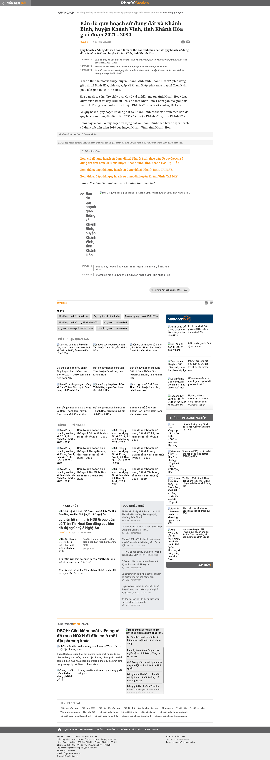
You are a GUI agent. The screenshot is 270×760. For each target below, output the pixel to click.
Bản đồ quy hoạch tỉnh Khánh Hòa (73, 316)
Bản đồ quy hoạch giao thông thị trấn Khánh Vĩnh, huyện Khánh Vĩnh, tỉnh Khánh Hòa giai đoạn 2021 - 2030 (141, 61)
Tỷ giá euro (167, 708)
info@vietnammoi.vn (71, 753)
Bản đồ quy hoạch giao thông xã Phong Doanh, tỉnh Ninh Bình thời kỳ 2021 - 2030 (91, 452)
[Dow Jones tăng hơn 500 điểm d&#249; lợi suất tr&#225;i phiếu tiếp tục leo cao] (177, 366)
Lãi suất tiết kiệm (129, 712)
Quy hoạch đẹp (129, 12)
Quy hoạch (66, 12)
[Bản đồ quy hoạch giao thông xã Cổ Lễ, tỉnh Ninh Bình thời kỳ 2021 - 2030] (66, 436)
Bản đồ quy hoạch (173, 12)
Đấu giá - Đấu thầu (131, 729)
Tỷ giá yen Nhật (197, 708)
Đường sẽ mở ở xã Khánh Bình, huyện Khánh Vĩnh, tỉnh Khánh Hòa (133, 274)
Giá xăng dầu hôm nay (109, 708)
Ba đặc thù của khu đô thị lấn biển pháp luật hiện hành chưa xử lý (99, 542)
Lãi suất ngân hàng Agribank (174, 712)
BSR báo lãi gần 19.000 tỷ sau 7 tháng (199, 345)
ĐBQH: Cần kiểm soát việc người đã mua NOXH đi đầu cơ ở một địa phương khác (89, 635)
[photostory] (135, 3)
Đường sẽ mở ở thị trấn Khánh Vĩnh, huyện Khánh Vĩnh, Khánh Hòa (131, 66)
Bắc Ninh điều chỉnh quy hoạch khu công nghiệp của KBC (196, 511)
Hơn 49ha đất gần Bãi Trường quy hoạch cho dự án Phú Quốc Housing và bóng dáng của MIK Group (195, 533)
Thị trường (86, 729)
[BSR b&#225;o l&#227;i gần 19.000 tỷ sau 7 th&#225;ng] (177, 348)
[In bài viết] (182, 42)
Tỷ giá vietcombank (70, 712)
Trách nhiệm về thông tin (67, 756)
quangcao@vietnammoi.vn (183, 742)
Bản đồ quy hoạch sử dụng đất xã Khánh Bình (78, 322)
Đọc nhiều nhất (134, 505)
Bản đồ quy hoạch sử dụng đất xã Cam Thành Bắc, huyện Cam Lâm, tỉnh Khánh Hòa (146, 373)
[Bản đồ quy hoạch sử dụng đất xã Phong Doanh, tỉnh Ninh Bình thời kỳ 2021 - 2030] (121, 456)
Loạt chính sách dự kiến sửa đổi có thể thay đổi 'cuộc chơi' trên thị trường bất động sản (140, 589)
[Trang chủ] (59, 730)
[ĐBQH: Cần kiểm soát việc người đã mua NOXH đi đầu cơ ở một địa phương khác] (90, 648)
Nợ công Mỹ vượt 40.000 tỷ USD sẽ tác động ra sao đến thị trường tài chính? (198, 400)
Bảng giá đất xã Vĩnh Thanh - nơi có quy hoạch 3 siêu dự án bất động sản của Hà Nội (141, 542)
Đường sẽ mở (93, 12)
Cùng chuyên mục (71, 425)
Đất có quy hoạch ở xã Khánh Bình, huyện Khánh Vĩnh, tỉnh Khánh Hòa (133, 268)
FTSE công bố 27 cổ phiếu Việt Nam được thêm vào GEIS (198, 329)
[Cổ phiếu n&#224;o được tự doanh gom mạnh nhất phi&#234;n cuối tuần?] (177, 383)
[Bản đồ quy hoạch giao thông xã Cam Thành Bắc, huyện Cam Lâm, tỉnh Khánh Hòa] (74, 390)
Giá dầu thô (129, 708)
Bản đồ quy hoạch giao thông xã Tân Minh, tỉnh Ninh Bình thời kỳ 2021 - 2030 (92, 473)
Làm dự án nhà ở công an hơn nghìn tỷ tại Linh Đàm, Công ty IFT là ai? (143, 653)
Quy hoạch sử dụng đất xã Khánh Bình (75, 328)
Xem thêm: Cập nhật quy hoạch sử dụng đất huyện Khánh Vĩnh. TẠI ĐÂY (128, 176)
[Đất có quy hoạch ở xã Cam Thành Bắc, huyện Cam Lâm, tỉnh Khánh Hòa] (110, 390)
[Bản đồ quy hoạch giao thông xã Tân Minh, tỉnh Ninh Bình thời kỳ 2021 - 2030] (66, 477)
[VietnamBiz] (180, 318)
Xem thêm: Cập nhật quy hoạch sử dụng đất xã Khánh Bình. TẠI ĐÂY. (126, 169)
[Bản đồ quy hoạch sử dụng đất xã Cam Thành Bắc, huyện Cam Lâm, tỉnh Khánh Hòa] (147, 350)
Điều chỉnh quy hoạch (150, 12)
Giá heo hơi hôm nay (148, 708)
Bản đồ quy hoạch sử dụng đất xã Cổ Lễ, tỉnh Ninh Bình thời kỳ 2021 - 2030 (146, 434)
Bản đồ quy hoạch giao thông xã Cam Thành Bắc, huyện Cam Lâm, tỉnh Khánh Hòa (74, 411)
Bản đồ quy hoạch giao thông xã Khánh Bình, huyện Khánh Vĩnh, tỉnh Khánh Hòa (91, 224)
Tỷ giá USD (181, 708)
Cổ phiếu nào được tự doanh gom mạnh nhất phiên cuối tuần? (199, 381)
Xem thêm (204, 565)
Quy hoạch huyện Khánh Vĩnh (107, 316)
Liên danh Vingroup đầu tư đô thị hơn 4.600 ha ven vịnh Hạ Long (196, 426)
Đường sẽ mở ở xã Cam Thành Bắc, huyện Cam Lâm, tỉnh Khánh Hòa (146, 411)
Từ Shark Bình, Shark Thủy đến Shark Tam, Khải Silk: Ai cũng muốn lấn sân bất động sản (196, 482)
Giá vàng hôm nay (69, 708)
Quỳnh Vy (85, 42)
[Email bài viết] (187, 42)
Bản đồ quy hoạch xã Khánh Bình (112, 328)
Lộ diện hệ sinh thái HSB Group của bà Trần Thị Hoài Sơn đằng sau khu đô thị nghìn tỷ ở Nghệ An (87, 523)
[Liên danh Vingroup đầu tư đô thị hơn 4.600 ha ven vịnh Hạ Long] (174, 435)
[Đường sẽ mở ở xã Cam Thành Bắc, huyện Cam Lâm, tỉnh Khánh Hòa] (147, 390)
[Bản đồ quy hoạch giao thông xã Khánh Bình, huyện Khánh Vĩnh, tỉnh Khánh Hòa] (145, 224)
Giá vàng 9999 (88, 708)
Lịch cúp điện (89, 712)
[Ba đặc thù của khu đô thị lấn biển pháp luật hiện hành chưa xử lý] (68, 545)
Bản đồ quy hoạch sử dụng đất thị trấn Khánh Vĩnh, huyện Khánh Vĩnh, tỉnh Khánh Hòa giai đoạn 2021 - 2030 (139, 72)
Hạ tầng (81, 12)
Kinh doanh (151, 729)
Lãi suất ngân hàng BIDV (106, 716)
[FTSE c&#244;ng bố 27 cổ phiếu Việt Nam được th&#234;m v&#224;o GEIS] (177, 331)
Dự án (99, 729)
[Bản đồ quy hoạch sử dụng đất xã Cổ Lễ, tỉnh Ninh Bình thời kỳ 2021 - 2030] (121, 436)
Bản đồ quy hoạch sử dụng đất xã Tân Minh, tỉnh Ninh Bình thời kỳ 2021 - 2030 (145, 473)
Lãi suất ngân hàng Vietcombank (171, 716)
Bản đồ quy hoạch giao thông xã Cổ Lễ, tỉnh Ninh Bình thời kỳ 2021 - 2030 (92, 433)
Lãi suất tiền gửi (148, 712)
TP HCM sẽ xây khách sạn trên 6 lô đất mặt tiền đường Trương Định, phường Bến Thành (141, 514)
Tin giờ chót (69, 505)
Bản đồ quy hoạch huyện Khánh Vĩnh (141, 316)
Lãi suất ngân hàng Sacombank (75, 716)
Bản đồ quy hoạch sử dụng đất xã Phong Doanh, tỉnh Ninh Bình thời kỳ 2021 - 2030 (148, 452)
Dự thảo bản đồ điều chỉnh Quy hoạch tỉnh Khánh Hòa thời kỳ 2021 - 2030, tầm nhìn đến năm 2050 (73, 373)
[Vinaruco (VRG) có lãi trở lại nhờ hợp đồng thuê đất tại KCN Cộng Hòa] (174, 462)
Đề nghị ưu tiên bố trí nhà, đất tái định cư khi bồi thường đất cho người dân (143, 677)
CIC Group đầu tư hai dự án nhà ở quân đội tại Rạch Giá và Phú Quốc (144, 665)
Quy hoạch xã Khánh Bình (115, 322)
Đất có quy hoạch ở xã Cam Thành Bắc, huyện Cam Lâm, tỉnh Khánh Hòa (109, 411)
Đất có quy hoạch (110, 12)
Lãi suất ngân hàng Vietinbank (136, 716)
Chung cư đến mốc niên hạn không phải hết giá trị (100, 672)
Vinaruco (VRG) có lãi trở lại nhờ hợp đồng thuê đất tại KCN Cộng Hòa (196, 454)
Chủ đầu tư (64, 533)
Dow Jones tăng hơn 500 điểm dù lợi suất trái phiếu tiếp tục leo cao (198, 365)
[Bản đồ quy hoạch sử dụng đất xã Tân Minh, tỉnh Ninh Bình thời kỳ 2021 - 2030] (121, 477)
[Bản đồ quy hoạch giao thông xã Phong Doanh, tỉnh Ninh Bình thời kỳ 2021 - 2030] (66, 456)
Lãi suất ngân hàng (109, 712)
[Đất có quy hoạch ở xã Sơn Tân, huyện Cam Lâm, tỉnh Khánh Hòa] (110, 350)
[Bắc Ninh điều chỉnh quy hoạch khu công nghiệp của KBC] (174, 516)
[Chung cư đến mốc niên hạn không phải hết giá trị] (66, 675)
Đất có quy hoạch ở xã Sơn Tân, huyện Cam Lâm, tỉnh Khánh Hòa (108, 371)
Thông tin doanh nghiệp (188, 418)
